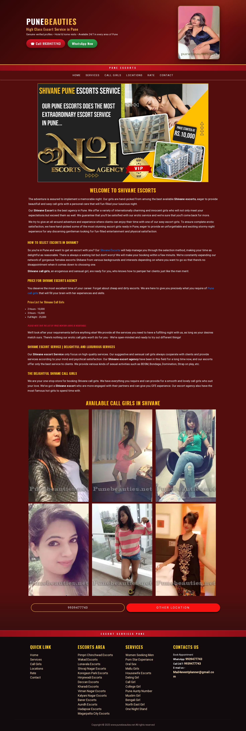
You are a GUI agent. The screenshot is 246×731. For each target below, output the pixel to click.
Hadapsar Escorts (90, 709)
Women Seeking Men (140, 655)
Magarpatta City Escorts (94, 713)
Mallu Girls (132, 668)
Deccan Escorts (88, 682)
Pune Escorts (123, 67)
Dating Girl (132, 677)
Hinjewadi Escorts (90, 677)
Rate (151, 75)
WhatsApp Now (82, 43)
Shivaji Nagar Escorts (92, 668)
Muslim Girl (133, 695)
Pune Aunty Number (139, 691)
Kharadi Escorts (88, 686)
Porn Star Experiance (139, 659)
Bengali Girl (133, 700)
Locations (134, 75)
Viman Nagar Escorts (92, 691)
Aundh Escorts (87, 704)
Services (93, 75)
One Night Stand (136, 709)
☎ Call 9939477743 (46, 43)
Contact (166, 75)
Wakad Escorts (88, 659)
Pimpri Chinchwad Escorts (95, 655)
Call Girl (130, 682)
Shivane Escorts (110, 250)
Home (77, 75)
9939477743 (78, 607)
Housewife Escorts (138, 673)
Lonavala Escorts (89, 664)
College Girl (133, 686)
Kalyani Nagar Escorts (92, 695)
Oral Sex (131, 664)
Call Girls (113, 75)
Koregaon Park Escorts (93, 673)
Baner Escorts (87, 700)
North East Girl (135, 704)
